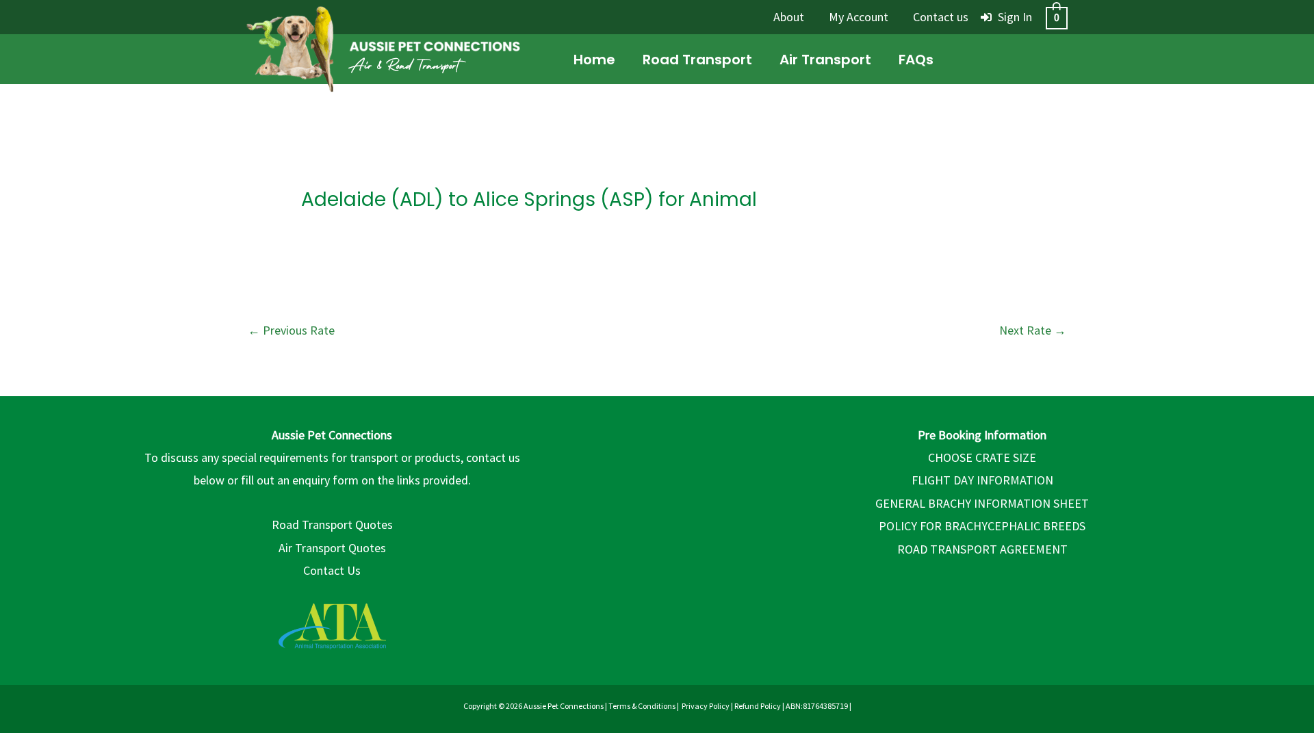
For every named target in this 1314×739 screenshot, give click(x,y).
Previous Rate (291, 330)
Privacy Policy (706, 706)
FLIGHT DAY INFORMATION (982, 480)
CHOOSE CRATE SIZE (982, 457)
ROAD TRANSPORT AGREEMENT (982, 549)
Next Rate (1032, 330)
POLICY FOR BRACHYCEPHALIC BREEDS (982, 526)
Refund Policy (757, 706)
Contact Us (332, 570)
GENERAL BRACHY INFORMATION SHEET (982, 503)
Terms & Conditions (641, 706)
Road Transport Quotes (332, 524)
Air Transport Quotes (332, 548)
